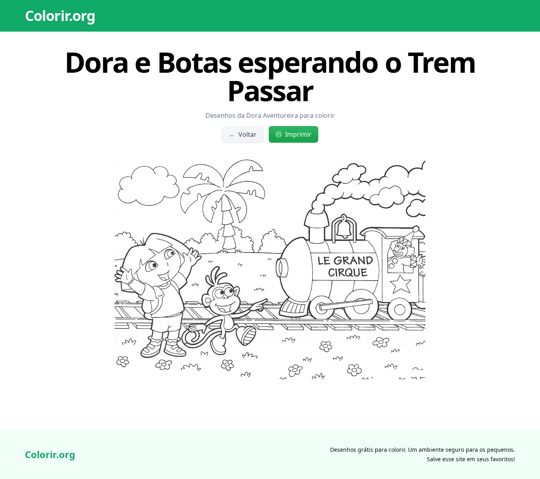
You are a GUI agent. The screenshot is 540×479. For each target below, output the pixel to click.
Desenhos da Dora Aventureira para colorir (270, 115)
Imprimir (298, 134)
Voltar (243, 134)
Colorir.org (60, 15)
